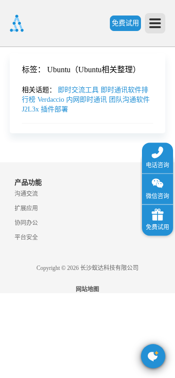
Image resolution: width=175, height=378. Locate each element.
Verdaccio (51, 99)
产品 (12, 134)
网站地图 (87, 289)
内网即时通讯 (87, 99)
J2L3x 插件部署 (45, 109)
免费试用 (125, 23)
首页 (12, 75)
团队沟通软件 (129, 99)
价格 (33, 222)
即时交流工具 (79, 90)
